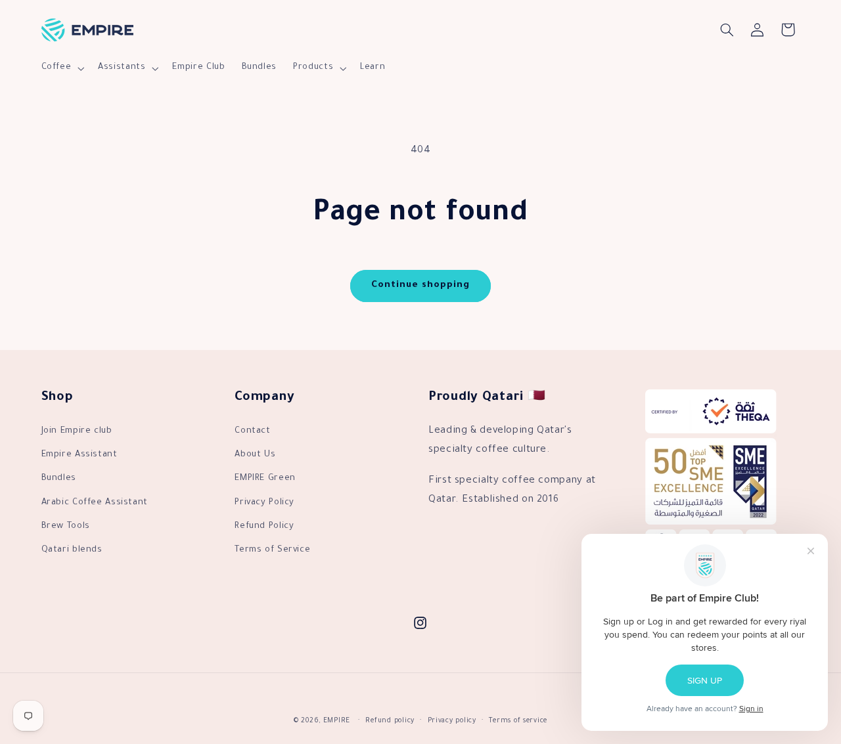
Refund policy (390, 721)
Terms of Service (272, 550)
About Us (255, 455)
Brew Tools (65, 526)
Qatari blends (71, 550)
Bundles (58, 478)
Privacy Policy (264, 503)
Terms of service (518, 721)
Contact (252, 431)
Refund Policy (264, 526)
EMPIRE (336, 721)
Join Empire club (76, 431)
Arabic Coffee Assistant (94, 503)
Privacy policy (452, 721)
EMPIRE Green (265, 478)
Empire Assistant (79, 455)
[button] (61, 68)
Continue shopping (420, 285)
